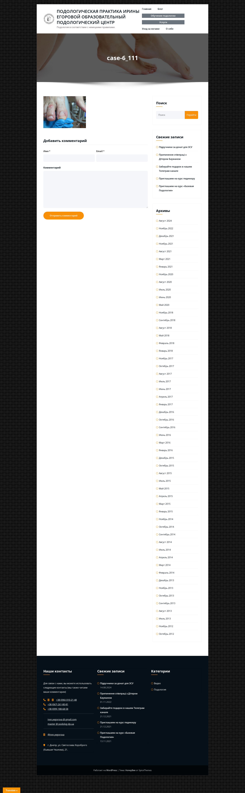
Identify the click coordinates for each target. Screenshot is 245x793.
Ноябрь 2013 (166, 588)
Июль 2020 (165, 289)
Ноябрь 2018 (166, 312)
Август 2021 (165, 251)
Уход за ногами (151, 28)
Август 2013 (165, 610)
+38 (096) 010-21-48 (66, 699)
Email (100, 151)
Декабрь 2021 (166, 236)
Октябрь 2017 (166, 366)
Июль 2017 (165, 381)
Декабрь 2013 (166, 580)
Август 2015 (165, 473)
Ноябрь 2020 (166, 274)
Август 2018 (165, 327)
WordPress (112, 770)
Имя (46, 151)
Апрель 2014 (166, 557)
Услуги (163, 22)
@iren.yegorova (56, 734)
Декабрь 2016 (166, 412)
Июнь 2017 (165, 389)
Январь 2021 (166, 266)
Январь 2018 (166, 350)
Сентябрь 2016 (167, 427)
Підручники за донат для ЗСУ (175, 147)
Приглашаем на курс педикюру (177, 178)
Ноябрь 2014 (166, 519)
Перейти (191, 114)
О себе (169, 28)
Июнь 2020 (165, 297)
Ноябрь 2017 (166, 358)
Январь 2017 (166, 404)
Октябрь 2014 (166, 526)
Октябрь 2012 (166, 633)
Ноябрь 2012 (166, 626)
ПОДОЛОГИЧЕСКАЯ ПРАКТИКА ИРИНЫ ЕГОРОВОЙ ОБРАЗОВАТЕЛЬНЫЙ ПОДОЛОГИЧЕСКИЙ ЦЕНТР (98, 16)
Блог (160, 8)
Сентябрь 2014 (167, 534)
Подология (160, 689)
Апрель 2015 (166, 496)
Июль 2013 (165, 618)
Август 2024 (165, 220)
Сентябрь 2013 (167, 603)
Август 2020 (165, 282)
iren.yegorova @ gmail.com (62, 719)
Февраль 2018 (166, 343)
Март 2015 (164, 503)
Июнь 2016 (165, 435)
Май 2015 (164, 488)
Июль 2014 (165, 549)
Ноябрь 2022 (166, 228)
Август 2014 (165, 542)
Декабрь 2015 (166, 457)
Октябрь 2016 (166, 419)
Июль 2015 (165, 480)
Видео (157, 683)
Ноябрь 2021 (166, 243)
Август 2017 (165, 373)
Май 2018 (164, 335)
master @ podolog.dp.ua (61, 724)
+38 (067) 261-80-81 (58, 704)
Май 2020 (164, 304)
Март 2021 (164, 259)
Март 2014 (164, 565)
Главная (146, 8)
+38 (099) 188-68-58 (58, 709)
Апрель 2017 (166, 396)
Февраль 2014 (166, 572)
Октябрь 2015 (166, 465)
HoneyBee (130, 770)
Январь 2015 (166, 511)
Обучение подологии (163, 15)
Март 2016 (164, 442)
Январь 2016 (166, 450)
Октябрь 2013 (166, 595)
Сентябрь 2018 (167, 320)
